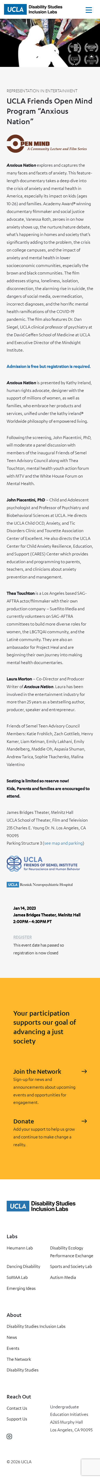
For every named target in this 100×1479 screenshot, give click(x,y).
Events (13, 1348)
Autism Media (63, 1277)
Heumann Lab (20, 1248)
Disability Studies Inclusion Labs (36, 1326)
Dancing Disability (23, 1266)
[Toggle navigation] (89, 11)
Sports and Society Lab (71, 1266)
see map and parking (63, 843)
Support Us (17, 1418)
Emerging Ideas (21, 1288)
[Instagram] (9, 1436)
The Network (19, 1359)
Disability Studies (23, 1370)
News (12, 1337)
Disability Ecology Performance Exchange (71, 1251)
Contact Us (17, 1408)
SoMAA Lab (17, 1277)
